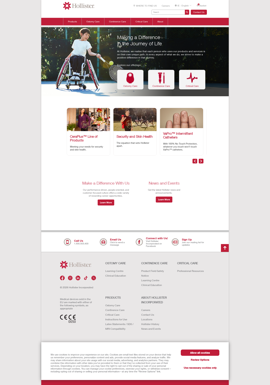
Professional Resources (190, 270)
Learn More (106, 202)
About (160, 21)
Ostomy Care (93, 21)
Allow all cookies (200, 352)
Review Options (200, 359)
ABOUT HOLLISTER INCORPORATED (154, 300)
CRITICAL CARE (187, 263)
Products (72, 21)
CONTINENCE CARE (154, 263)
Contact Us (198, 12)
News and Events (151, 328)
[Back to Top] (225, 248)
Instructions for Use (116, 319)
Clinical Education (115, 275)
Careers (166, 5)
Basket (202, 5)
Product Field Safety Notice (152, 273)
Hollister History (150, 323)
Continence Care (117, 21)
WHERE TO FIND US (146, 5)
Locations (146, 319)
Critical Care (141, 21)
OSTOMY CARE (115, 263)
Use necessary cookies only (200, 367)
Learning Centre (114, 270)
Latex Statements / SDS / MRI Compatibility (119, 326)
